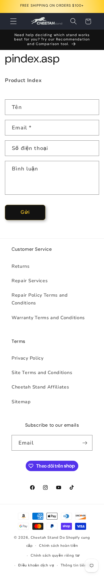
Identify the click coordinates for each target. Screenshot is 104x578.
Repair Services (30, 281)
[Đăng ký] (84, 443)
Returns (21, 266)
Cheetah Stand (45, 537)
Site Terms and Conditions (42, 372)
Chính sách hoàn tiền (58, 545)
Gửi (25, 212)
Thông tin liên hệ (76, 565)
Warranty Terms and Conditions (48, 318)
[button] (13, 21)
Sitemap (21, 402)
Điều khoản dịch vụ (36, 565)
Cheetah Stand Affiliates (40, 387)
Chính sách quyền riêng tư (55, 555)
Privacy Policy (28, 358)
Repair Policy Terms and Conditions (40, 299)
